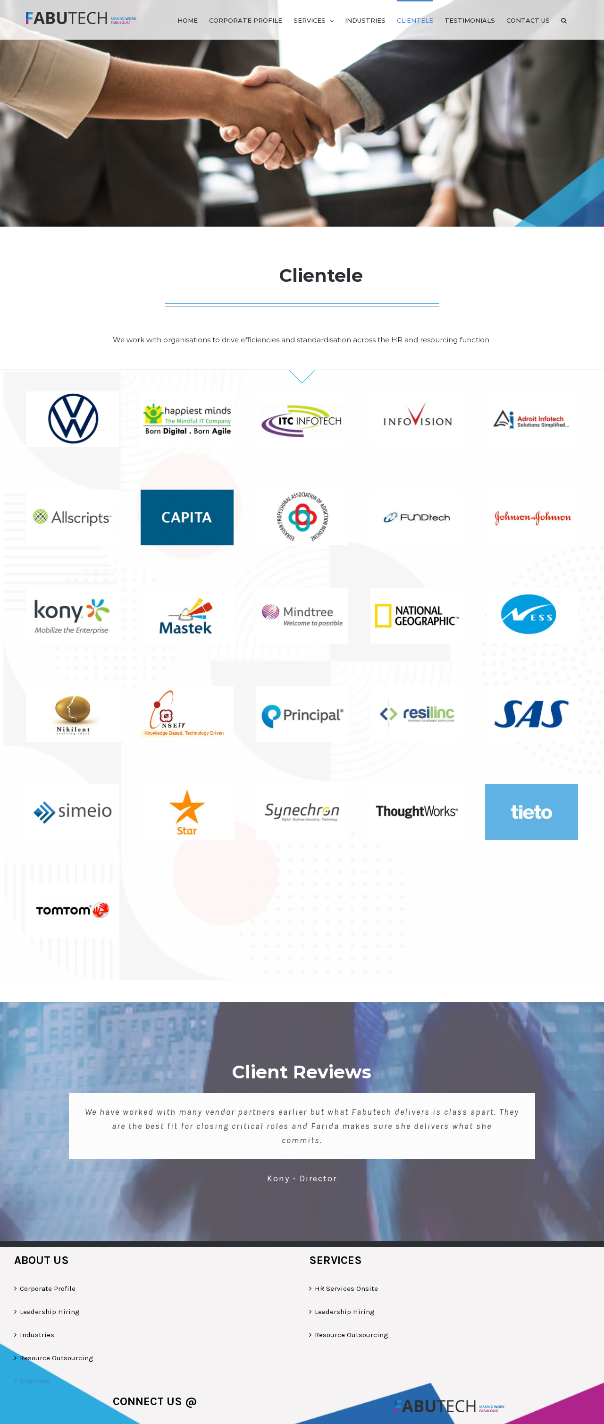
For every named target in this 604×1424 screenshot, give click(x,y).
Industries (37, 1335)
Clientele (35, 1381)
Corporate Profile (48, 1288)
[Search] (564, 20)
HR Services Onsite (346, 1288)
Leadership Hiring (50, 1311)
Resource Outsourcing (56, 1358)
